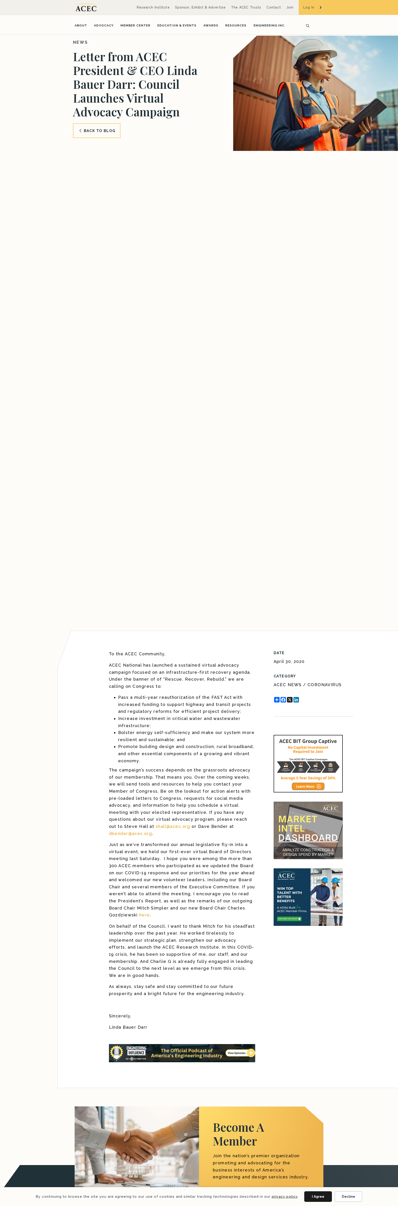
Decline (348, 1196)
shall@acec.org (173, 826)
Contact (273, 7)
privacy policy (285, 1196)
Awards (210, 25)
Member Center (135, 25)
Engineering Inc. (270, 25)
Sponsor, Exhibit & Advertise (200, 7)
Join (289, 7)
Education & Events (176, 25)
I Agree (318, 1196)
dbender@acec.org (130, 833)
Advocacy (104, 25)
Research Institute (153, 7)
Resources (236, 25)
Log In (308, 7)
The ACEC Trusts (246, 7)
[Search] (306, 25)
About (81, 25)
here (144, 914)
